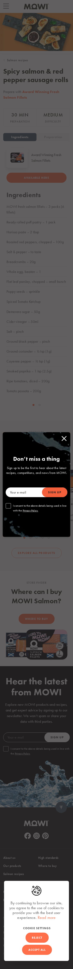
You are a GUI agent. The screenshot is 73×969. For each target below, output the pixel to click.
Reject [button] (37, 937)
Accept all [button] (37, 950)
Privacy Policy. (30, 510)
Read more (47, 917)
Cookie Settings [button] (37, 928)
